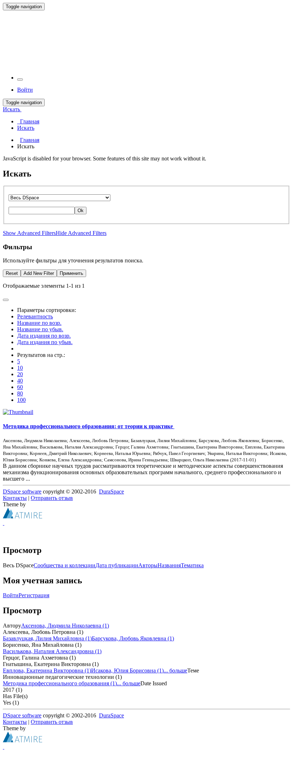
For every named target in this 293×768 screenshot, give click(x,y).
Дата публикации (116, 565)
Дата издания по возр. (44, 336)
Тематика (192, 565)
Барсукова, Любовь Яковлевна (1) (133, 638)
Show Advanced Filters (29, 233)
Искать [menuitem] (25, 128)
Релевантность (35, 316)
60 (20, 387)
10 (20, 368)
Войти (11, 595)
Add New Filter (39, 273)
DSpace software (22, 491)
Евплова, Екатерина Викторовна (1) (47, 670)
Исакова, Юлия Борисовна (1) (127, 670)
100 (21, 400)
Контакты (15, 498)
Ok (81, 210)
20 (20, 374)
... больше (175, 670)
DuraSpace (111, 491)
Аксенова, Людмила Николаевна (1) (65, 626)
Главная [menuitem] (28, 121)
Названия (169, 565)
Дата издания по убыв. (45, 342)
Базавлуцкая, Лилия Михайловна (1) (47, 638)
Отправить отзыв (52, 498)
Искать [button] (12, 109)
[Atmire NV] (22, 516)
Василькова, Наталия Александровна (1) (52, 651)
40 (20, 381)
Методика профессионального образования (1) (60, 683)
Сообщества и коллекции (64, 565)
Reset (12, 273)
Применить (71, 273)
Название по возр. (39, 323)
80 (20, 393)
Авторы (148, 565)
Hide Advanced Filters (81, 233)
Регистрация (34, 595)
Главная (29, 140)
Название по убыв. (40, 329)
